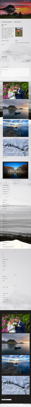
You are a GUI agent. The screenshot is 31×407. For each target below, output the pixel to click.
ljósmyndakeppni (5, 185)
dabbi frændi (5, 200)
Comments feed (5, 299)
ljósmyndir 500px (6, 187)
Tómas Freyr (27, 42)
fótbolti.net (5, 223)
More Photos (5, 157)
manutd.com (4, 238)
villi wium (4, 208)
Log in (4, 295)
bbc (3, 253)
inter (4, 227)
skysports (4, 244)
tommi (3, 25)
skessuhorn (4, 265)
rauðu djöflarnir (6, 242)
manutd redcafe (5, 236)
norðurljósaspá (5, 191)
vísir (4, 270)
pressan (4, 263)
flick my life (5, 278)
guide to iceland (6, 204)
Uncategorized (7, 51)
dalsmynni (4, 202)
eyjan (4, 257)
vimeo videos (5, 193)
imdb (3, 280)
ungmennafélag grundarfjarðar (8, 246)
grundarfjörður (5, 259)
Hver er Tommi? (27, 1)
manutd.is (4, 240)
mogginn (4, 261)
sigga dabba (5, 206)
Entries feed (5, 297)
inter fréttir (5, 229)
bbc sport (4, 219)
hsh (3, 225)
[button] (13, 176)
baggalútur (4, 276)
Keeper (16, 40)
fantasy (4, 221)
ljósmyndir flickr (6, 189)
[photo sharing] (18, 36)
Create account (5, 293)
